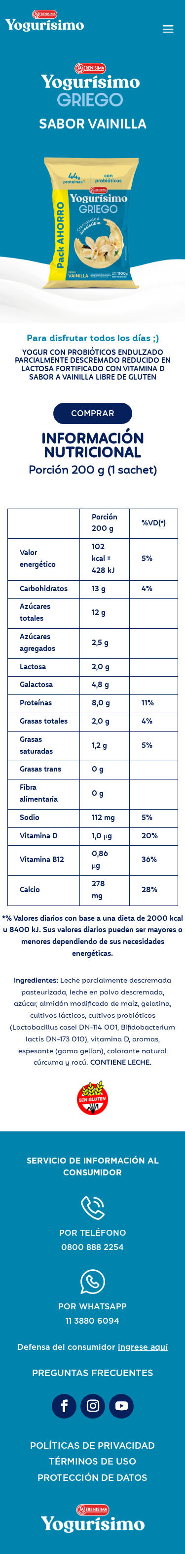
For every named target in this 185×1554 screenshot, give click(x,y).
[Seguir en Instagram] (92, 1406)
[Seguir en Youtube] (121, 1406)
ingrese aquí (143, 1346)
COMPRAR (92, 413)
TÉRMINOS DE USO (92, 1461)
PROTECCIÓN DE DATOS (92, 1477)
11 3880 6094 (92, 1320)
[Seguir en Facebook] (64, 1406)
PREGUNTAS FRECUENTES (92, 1373)
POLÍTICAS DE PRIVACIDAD (92, 1445)
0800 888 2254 (92, 1247)
